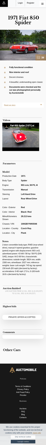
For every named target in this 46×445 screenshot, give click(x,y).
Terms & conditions (23, 386)
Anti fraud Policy (23, 392)
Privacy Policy (23, 389)
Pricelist (23, 395)
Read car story (9, 105)
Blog (23, 414)
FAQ (23, 411)
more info (37, 433)
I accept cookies (23, 442)
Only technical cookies (23, 437)
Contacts (23, 417)
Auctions (23, 408)
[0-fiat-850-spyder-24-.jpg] (23, 45)
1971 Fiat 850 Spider (23, 20)
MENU (42, 4)
